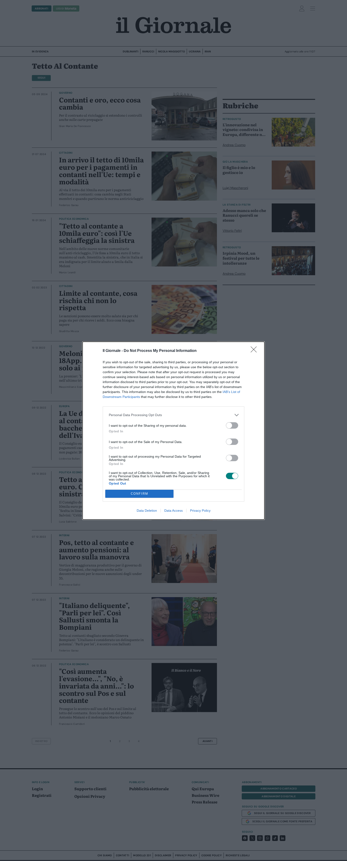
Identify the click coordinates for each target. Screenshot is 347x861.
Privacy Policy (200, 510)
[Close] (255, 350)
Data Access (173, 510)
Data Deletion (147, 510)
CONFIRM (139, 493)
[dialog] (173, 430)
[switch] (232, 425)
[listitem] (173, 415)
